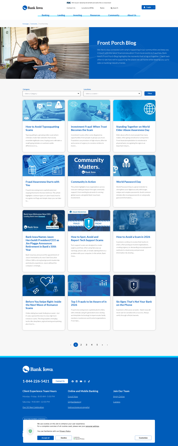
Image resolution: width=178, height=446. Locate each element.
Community (33, 24)
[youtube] (81, 381)
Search (115, 8)
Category (26, 89)
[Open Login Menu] (154, 7)
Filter (150, 93)
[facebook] (73, 381)
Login (149, 7)
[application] (89, 431)
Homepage (26, 24)
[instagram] (85, 381)
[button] (45, 15)
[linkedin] (77, 381)
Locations (87, 89)
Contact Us (60, 381)
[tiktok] (89, 381)
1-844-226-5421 (36, 381)
